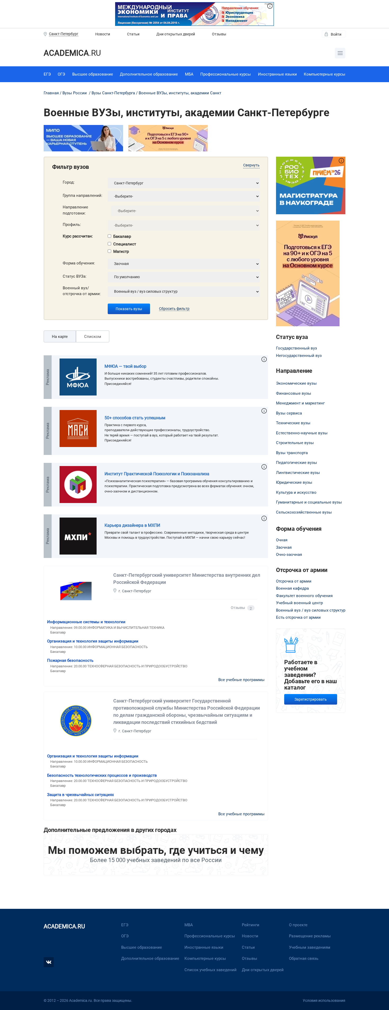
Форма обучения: (79, 263)
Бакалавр (122, 236)
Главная (51, 93)
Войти (336, 34)
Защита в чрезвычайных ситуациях (80, 794)
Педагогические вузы (296, 462)
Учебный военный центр (299, 603)
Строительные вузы (295, 442)
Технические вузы (293, 423)
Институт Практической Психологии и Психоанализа (157, 473)
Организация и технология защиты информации (92, 641)
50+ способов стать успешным (135, 417)
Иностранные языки (277, 74)
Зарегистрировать (311, 699)
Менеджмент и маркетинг (300, 403)
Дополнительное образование (149, 74)
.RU (72, 53)
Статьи (133, 34)
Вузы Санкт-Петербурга (113, 93)
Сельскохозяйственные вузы (304, 512)
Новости (102, 34)
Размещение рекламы (310, 936)
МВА (188, 925)
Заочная (284, 547)
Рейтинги (250, 925)
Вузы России (74, 93)
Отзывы (219, 34)
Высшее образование (92, 74)
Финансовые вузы (293, 393)
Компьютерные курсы (324, 74)
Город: (69, 182)
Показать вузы (129, 309)
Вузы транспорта (292, 452)
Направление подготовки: (75, 210)
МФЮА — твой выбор (125, 366)
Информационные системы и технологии (86, 622)
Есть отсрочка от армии (298, 617)
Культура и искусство (296, 492)
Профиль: (72, 224)
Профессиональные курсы (225, 74)
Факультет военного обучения (304, 595)
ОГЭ (61, 74)
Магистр (121, 251)
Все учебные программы (241, 679)
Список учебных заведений (210, 969)
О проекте (298, 925)
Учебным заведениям (309, 947)
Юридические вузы (294, 482)
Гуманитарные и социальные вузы (309, 502)
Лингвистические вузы (298, 472)
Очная (281, 540)
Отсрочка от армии (293, 581)
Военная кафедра (292, 588)
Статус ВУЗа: (75, 276)
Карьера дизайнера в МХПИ (132, 525)
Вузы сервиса (289, 413)
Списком (92, 336)
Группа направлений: (82, 195)
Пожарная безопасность (70, 660)
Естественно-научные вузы (302, 433)
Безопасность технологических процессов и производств (102, 775)
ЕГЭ (47, 74)
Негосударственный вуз (299, 355)
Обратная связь (303, 958)
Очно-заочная (289, 554)
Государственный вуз (296, 348)
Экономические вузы (296, 383)
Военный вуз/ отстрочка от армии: (82, 291)
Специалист (124, 244)
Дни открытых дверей (175, 34)
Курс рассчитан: (78, 236)
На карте (60, 336)
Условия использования (324, 1000)
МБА (189, 74)
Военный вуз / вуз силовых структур (310, 610)
